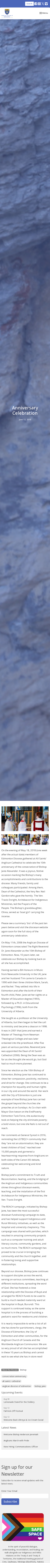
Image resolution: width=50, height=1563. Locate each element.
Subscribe (10, 1501)
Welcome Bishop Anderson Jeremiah (21, 1434)
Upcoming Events (11, 1392)
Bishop (23, 1369)
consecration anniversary (14, 1376)
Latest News (8, 1427)
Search (29, 3)
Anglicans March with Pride (16, 1440)
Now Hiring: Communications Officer (21, 1446)
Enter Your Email (9, 1491)
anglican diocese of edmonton (16, 1386)
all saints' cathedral (11, 1381)
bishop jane (40, 1386)
